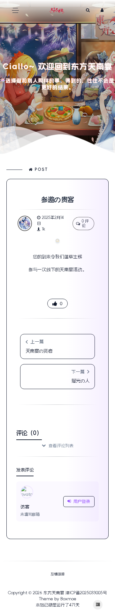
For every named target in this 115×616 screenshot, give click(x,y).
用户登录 (81, 501)
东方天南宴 (53, 593)
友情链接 (57, 574)
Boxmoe (68, 599)
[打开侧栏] (98, 605)
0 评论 (85, 223)
